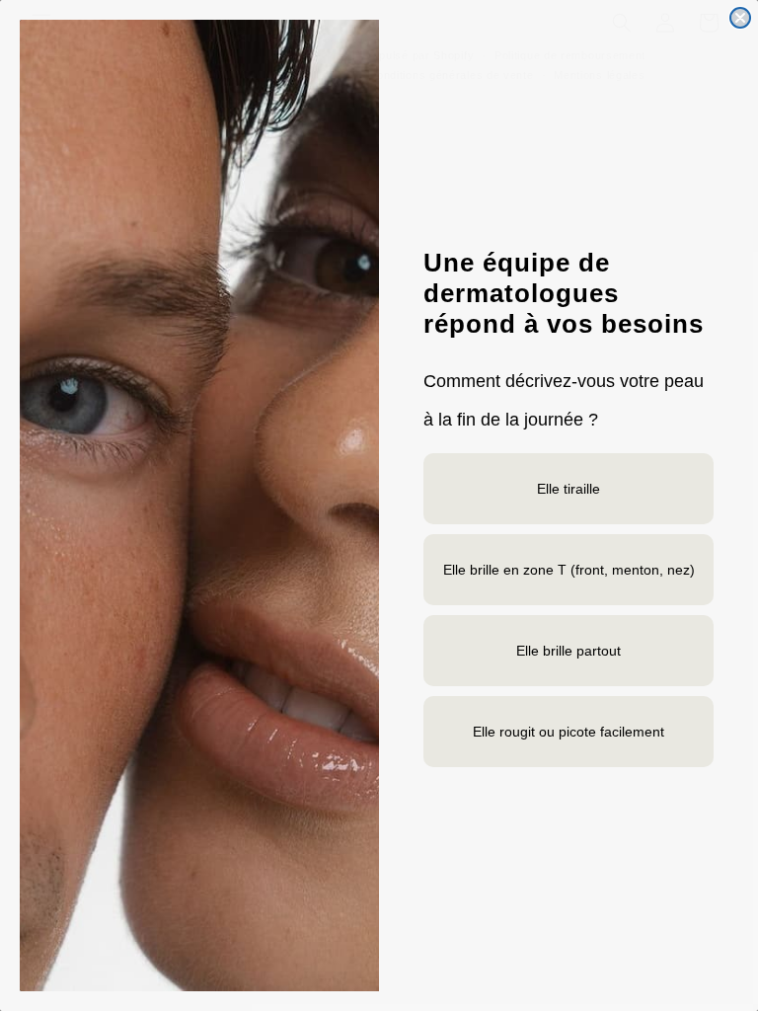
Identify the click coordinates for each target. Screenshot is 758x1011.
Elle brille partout (568, 651)
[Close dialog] (740, 18)
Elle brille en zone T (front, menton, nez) (569, 570)
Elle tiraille (568, 489)
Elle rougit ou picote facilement (568, 731)
